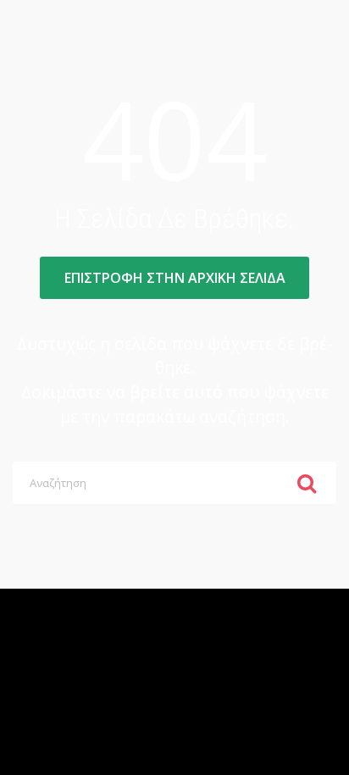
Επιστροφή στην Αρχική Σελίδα (174, 277)
